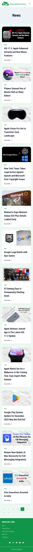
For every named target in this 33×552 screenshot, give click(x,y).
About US (4, 534)
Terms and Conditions (8, 531)
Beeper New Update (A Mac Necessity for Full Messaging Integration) (15, 456)
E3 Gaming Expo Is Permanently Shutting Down (14, 292)
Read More (8, 60)
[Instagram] (19, 542)
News (5, 44)
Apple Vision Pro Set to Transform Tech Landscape (15, 132)
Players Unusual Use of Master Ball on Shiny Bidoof (15, 92)
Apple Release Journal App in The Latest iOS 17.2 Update (14, 332)
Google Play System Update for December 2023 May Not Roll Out (14, 416)
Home (3, 525)
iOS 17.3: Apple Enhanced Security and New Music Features (16, 52)
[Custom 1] (23, 542)
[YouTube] (9, 542)
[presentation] (16, 34)
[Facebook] (16, 542)
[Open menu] (29, 3)
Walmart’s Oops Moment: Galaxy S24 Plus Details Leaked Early (16, 216)
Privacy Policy (6, 528)
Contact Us (5, 537)
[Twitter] (13, 542)
